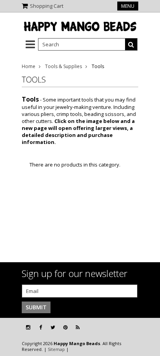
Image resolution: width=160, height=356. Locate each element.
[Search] (131, 44)
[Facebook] (40, 327)
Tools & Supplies (63, 66)
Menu (127, 6)
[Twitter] (52, 327)
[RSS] (78, 327)
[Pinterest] (65, 327)
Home (28, 66)
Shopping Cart (46, 5)
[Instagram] (28, 327)
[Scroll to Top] (148, 327)
